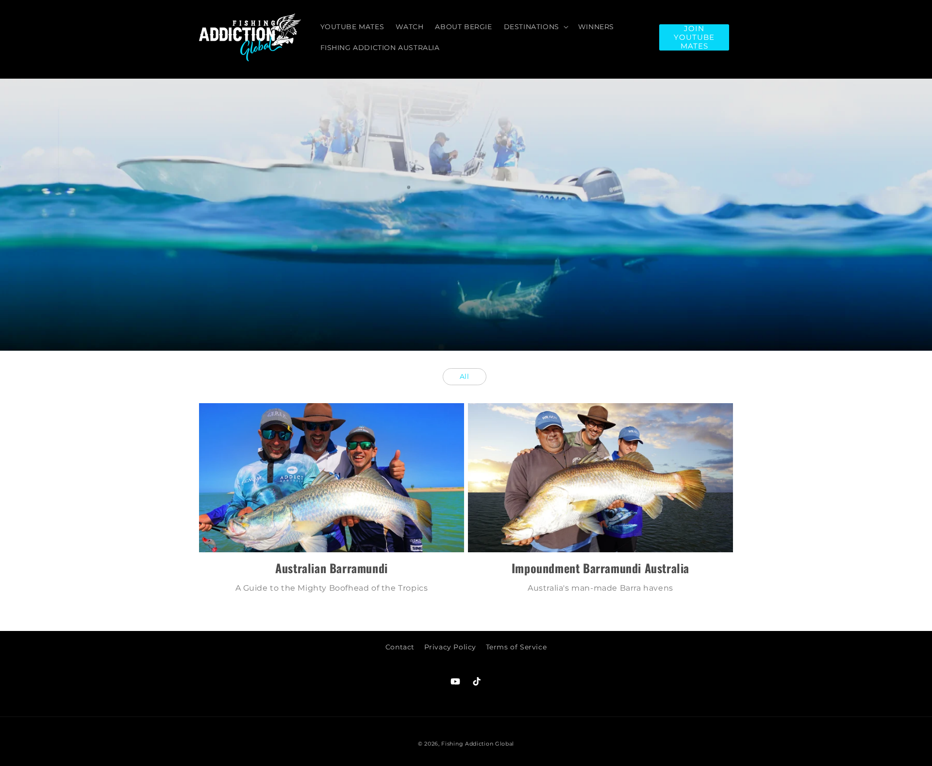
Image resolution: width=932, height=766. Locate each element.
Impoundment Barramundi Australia (600, 568)
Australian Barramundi (331, 568)
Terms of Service (516, 647)
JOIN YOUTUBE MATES (694, 37)
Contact (400, 647)
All (464, 376)
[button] (535, 27)
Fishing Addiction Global (477, 743)
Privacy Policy (450, 647)
